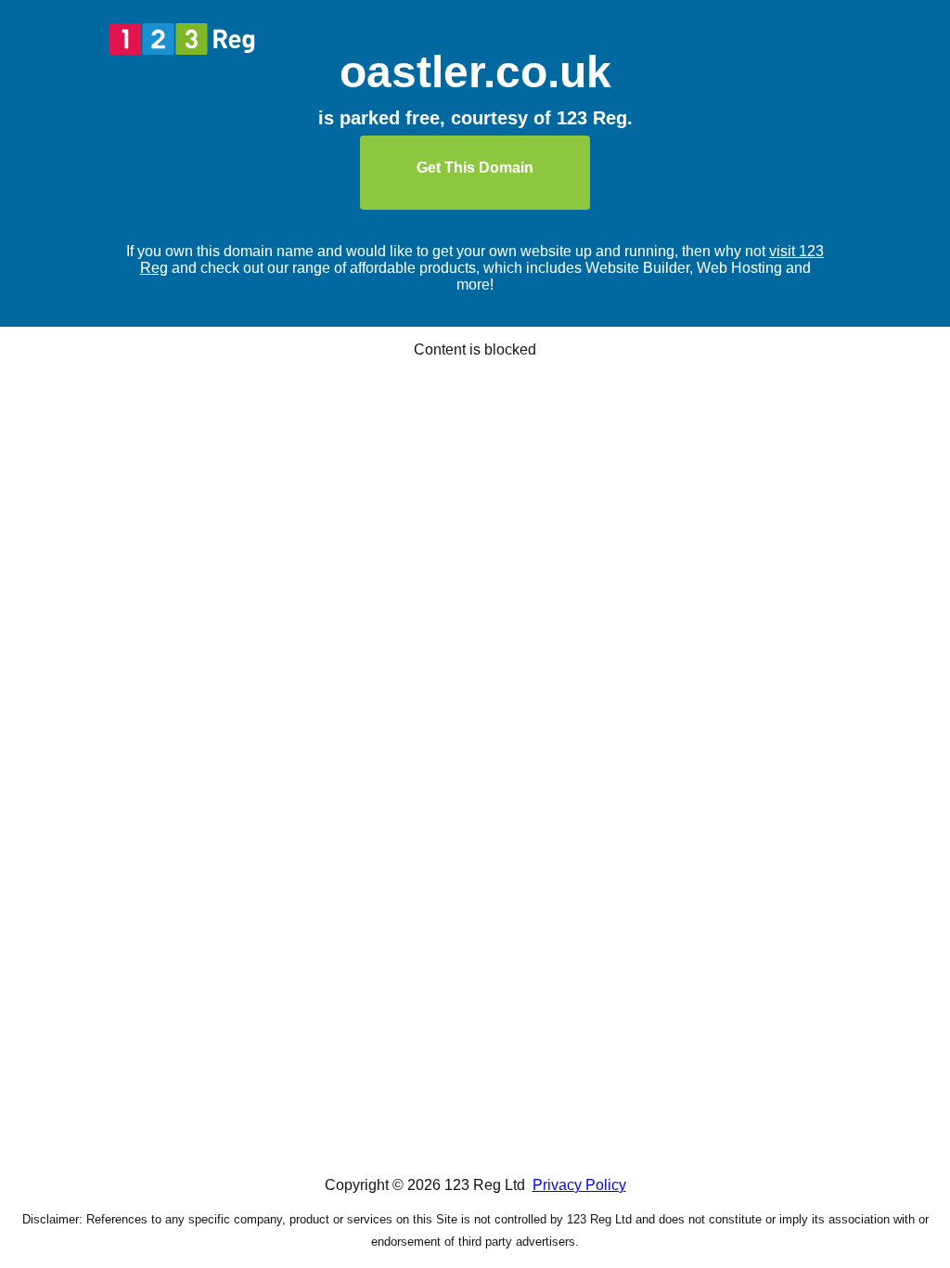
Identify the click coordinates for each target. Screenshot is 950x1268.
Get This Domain (475, 167)
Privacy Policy (579, 1185)
